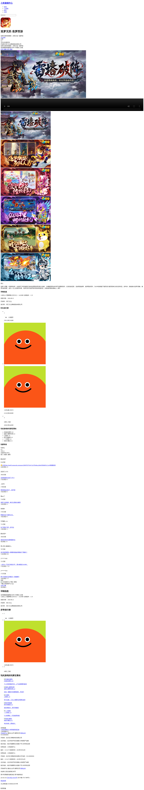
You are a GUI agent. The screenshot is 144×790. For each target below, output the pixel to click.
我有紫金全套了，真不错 (8, 490)
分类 (5, 12)
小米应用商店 (5, 729)
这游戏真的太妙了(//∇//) (7, 477)
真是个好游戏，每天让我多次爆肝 (11, 502)
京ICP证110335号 (12, 777)
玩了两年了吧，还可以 (7, 527)
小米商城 (11, 729)
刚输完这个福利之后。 (7, 515)
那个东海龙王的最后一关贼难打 (10, 576)
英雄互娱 (16, 729)
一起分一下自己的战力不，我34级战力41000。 (14, 564)
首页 (5, 6)
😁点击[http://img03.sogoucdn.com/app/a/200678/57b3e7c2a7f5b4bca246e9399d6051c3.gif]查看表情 (28, 465)
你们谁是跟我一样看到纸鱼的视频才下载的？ (14, 552)
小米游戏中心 (7, 3)
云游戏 (6, 8)
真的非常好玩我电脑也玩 (8, 540)
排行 (5, 10)
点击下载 (3, 585)
